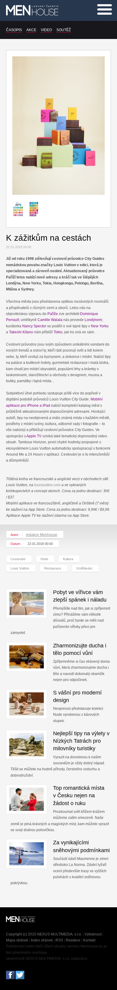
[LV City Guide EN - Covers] (36, 220)
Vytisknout (93, 934)
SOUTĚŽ (63, 30)
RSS (59, 940)
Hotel (44, 559)
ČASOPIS (14, 30)
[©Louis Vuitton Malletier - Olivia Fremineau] (58, 194)
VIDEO (46, 30)
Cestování (18, 559)
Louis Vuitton (19, 568)
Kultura (68, 559)
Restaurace (52, 568)
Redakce (73, 940)
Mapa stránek (17, 940)
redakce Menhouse (41, 535)
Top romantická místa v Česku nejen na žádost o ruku (78, 795)
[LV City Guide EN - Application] (20, 220)
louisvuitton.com (47, 485)
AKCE (31, 30)
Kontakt (89, 940)
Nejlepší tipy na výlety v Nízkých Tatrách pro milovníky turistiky (81, 740)
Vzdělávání (84, 568)
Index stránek (42, 940)
